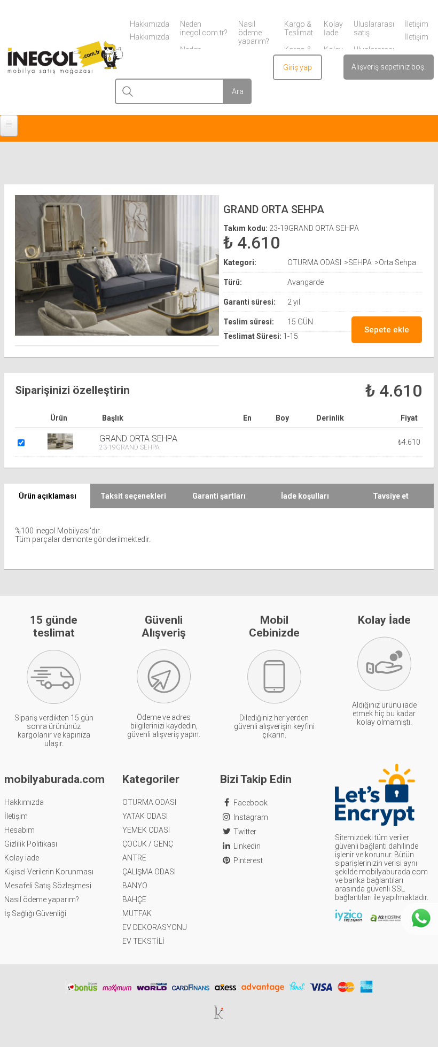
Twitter (244, 831)
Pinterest (248, 860)
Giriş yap (297, 67)
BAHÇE (134, 899)
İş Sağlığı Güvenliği (35, 913)
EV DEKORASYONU (154, 927)
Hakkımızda (24, 802)
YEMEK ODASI (146, 830)
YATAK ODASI (145, 816)
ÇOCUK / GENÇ (147, 844)
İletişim (16, 816)
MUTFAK (137, 913)
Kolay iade (21, 858)
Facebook (250, 802)
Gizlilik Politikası (30, 844)
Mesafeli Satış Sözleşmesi (47, 885)
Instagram (250, 817)
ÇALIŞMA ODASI (149, 871)
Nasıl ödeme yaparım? (41, 899)
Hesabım (19, 830)
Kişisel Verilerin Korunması (48, 871)
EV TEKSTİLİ (143, 941)
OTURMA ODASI (149, 802)
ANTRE (134, 858)
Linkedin (247, 846)
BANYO (134, 885)
